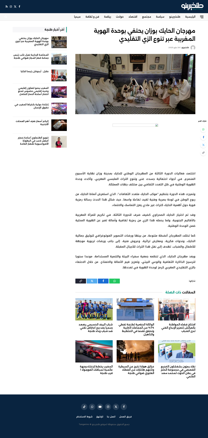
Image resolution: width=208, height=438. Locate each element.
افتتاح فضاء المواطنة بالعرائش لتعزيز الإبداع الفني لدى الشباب (178, 328)
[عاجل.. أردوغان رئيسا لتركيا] (59, 75)
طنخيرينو (174, 16)
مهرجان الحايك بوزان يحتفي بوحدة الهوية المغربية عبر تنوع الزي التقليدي (32, 41)
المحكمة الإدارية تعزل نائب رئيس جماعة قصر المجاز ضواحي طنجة (31, 56)
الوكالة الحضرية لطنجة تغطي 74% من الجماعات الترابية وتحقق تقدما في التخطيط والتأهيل (136, 329)
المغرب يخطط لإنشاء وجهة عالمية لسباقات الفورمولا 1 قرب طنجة (96, 370)
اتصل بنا (111, 416)
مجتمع (146, 16)
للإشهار (99, 416)
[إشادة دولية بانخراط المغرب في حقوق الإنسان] (59, 108)
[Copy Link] (203, 153)
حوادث (120, 16)
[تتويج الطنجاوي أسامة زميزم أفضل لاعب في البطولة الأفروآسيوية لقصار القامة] (59, 142)
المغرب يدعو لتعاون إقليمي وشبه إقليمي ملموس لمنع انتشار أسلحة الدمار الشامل (33, 91)
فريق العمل (125, 416)
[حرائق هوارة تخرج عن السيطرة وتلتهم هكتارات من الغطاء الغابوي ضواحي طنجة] (135, 351)
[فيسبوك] (203, 137)
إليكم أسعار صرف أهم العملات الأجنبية (32, 123)
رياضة (107, 16)
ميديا (77, 16)
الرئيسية (190, 16)
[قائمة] (201, 16)
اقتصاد (133, 16)
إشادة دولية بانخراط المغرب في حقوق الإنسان (31, 106)
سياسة (160, 16)
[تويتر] (203, 145)
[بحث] (6, 16)
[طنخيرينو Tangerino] (191, 6)
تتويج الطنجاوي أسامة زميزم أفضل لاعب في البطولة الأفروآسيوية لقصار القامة (33, 140)
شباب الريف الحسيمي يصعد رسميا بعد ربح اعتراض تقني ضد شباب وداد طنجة (96, 328)
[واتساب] (203, 129)
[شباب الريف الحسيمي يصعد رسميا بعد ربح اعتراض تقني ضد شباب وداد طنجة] (94, 309)
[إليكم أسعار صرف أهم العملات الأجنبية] (59, 125)
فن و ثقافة (92, 16)
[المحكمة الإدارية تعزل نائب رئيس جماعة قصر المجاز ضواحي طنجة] (59, 59)
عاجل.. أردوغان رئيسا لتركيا (35, 71)
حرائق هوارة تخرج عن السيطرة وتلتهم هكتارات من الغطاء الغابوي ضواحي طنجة (136, 370)
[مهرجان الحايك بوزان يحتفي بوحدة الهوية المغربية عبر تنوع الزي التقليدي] (135, 84)
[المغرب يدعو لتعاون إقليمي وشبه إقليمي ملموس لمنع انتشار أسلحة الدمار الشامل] (59, 92)
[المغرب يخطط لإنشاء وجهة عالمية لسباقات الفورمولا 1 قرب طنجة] (94, 351)
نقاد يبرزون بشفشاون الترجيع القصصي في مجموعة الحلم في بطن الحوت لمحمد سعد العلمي (178, 371)
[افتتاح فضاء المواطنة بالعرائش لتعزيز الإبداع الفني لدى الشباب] (176, 309)
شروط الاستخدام (84, 416)
